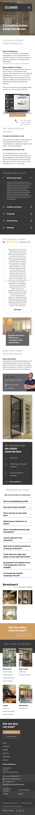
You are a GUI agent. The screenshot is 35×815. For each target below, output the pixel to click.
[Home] (11, 7)
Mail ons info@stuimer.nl (13, 779)
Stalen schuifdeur (8, 675)
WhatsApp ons (9, 781)
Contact (5, 760)
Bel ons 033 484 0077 (12, 776)
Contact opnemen (11, 736)
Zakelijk (5, 750)
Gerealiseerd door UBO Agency (12, 806)
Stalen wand (22, 672)
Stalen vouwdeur (8, 681)
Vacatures (6, 757)
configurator (19, 75)
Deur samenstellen (11, 732)
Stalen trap (6, 708)
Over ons (6, 753)
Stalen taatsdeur (8, 672)
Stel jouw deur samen (17, 115)
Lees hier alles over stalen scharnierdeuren (16, 63)
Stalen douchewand (24, 675)
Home (4, 16)
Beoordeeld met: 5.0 (8, 2)
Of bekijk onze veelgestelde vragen (13, 784)
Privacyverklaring (26, 803)
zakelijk (11, 89)
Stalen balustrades (8, 714)
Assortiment (13, 16)
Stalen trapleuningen (9, 711)
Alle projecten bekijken (25, 587)
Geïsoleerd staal (23, 708)
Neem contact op (15, 482)
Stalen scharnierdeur (9, 678)
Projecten (6, 746)
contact (14, 163)
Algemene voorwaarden (10, 803)
